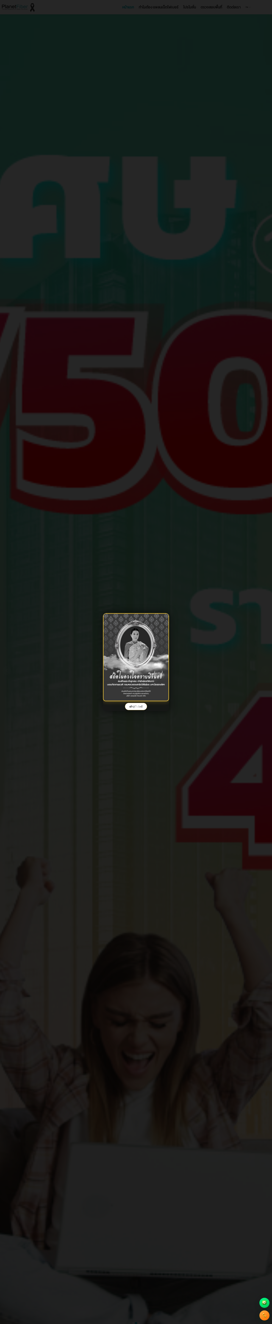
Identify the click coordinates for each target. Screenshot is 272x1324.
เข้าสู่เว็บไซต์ (136, 706)
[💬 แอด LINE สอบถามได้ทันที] (264, 1301)
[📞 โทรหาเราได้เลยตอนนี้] (264, 1314)
